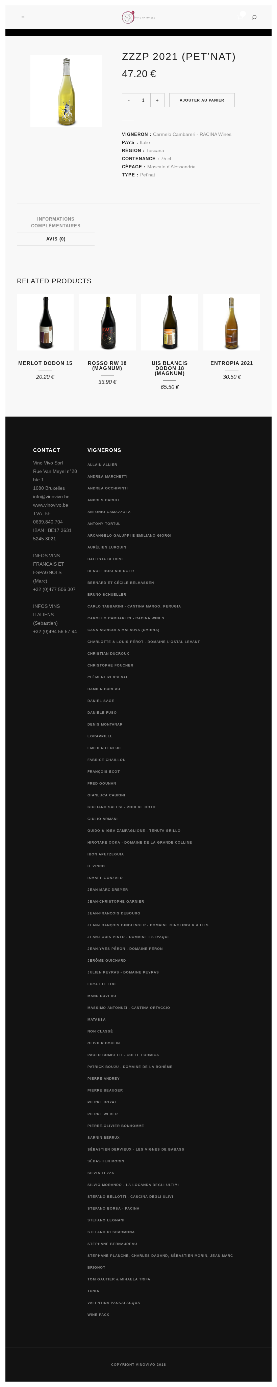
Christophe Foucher (110, 665)
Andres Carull (104, 500)
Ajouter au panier (202, 100)
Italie (145, 142)
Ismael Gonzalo (105, 878)
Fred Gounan (101, 783)
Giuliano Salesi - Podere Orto (121, 807)
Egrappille (100, 736)
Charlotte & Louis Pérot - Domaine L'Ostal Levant (143, 642)
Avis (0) (56, 239)
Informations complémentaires (56, 222)
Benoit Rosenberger (110, 571)
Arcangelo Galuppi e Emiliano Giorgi (129, 535)
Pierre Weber (102, 1114)
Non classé (100, 1031)
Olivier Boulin (103, 1043)
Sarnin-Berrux (103, 1137)
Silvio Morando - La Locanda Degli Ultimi (133, 1185)
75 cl (166, 158)
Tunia (93, 1291)
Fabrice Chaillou (106, 760)
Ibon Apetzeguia (105, 854)
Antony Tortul (104, 524)
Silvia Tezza (100, 1173)
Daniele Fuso (102, 712)
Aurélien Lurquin (106, 547)
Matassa (96, 1019)
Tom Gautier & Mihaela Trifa (118, 1279)
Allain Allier (102, 464)
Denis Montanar (105, 724)
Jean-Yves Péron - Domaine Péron (125, 949)
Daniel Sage (101, 701)
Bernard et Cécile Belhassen (120, 583)
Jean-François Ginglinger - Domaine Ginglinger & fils (148, 925)
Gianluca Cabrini (106, 795)
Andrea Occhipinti (107, 488)
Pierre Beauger (105, 1090)
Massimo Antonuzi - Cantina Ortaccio (128, 1008)
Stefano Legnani (106, 1220)
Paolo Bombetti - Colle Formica (123, 1055)
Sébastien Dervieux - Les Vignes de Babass (135, 1149)
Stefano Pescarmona (111, 1232)
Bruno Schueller (106, 594)
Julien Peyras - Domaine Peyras (123, 972)
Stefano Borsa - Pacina (113, 1208)
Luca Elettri (101, 984)
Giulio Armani (102, 819)
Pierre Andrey (103, 1078)
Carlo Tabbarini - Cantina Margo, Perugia (134, 606)
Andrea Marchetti (107, 476)
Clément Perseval (107, 677)
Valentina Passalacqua (113, 1303)
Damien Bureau (103, 689)
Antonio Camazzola (109, 512)
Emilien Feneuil (104, 748)
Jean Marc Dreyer (107, 889)
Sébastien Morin (105, 1161)
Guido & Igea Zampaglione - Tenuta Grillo (134, 830)
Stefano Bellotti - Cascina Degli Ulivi (130, 1196)
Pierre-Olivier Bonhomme (115, 1126)
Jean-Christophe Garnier (115, 901)
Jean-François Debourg (114, 913)
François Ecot (103, 771)
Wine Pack (98, 1315)
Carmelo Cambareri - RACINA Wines (192, 134)
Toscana (155, 150)
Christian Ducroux (108, 653)
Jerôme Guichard (106, 960)
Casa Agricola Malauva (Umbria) (123, 630)
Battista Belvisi (105, 559)
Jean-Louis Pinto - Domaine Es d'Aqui (128, 937)
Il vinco (96, 866)
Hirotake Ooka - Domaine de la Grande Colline (139, 842)
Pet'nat (147, 174)
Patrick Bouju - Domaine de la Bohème (130, 1067)
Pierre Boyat (102, 1102)
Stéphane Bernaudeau (112, 1244)
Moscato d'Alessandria (171, 166)
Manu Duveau (101, 996)
